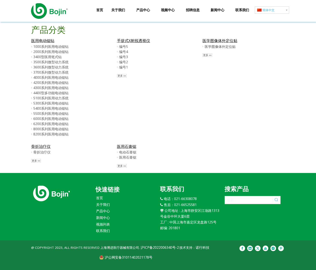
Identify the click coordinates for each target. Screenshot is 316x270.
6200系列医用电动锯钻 (51, 123)
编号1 (123, 67)
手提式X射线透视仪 (133, 40)
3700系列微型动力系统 (51, 72)
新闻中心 (103, 217)
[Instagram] (273, 248)
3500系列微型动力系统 (51, 62)
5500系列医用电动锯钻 (51, 113)
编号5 (123, 46)
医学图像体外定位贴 (219, 40)
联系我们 (103, 230)
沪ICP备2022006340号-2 (159, 247)
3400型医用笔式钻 (47, 57)
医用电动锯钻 (42, 40)
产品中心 (103, 211)
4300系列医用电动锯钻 (51, 87)
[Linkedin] (250, 248)
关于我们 (103, 204)
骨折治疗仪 (41, 146)
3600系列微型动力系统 (51, 67)
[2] (51, 193)
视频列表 (103, 224)
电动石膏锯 (127, 152)
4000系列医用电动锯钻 (51, 77)
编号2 (123, 62)
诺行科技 (202, 247)
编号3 (123, 57)
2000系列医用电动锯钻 (51, 51)
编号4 (123, 51)
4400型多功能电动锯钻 (51, 93)
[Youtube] (265, 248)
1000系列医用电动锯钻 (51, 46)
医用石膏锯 (126, 146)
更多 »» (122, 75)
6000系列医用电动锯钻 (51, 118)
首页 (99, 198)
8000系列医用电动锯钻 (51, 129)
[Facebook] (242, 248)
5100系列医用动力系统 (51, 98)
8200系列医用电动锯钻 (51, 134)
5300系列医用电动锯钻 (51, 103)
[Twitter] (258, 248)
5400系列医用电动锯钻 (51, 108)
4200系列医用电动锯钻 (51, 82)
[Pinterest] (281, 248)
